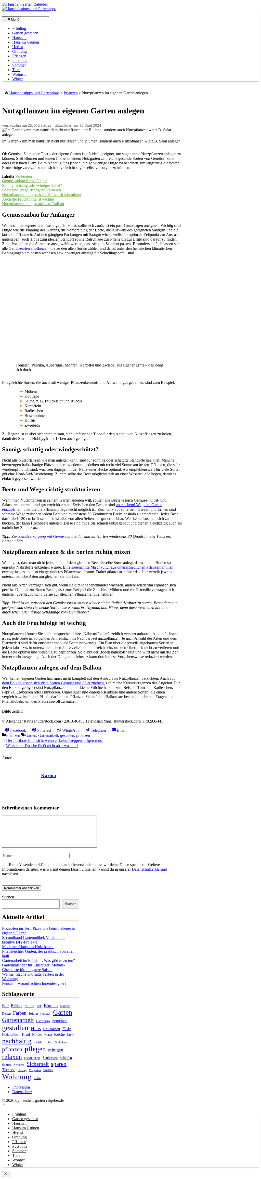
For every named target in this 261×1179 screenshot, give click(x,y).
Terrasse (8, 1069)
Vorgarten (35, 1070)
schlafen (66, 1058)
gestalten (67, 735)
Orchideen (61, 1042)
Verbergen (23, 176)
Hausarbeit (51, 1029)
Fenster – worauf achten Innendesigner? (34, 983)
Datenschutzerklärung (149, 869)
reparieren (32, 1058)
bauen (29, 1006)
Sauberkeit (50, 1058)
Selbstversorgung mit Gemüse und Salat (50, 536)
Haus (36, 1028)
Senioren (19, 1065)
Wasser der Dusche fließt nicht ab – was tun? (42, 745)
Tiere (16, 70)
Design (6, 1013)
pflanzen (83, 735)
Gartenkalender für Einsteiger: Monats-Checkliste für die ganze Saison (33, 967)
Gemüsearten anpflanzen (28, 248)
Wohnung (16, 1076)
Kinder (37, 1035)
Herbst (17, 47)
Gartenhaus (43, 1021)
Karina (48, 775)
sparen (59, 1064)
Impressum (21, 1087)
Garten (30, 735)
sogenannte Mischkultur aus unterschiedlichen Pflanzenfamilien (122, 567)
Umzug (22, 1070)
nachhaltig (17, 1041)
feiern (33, 1013)
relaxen (12, 1056)
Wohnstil (19, 74)
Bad (5, 1005)
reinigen (55, 1049)
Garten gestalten (25, 33)
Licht (70, 1035)
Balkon (16, 1006)
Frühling (19, 28)
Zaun (37, 1078)
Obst (50, 1042)
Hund (26, 1035)
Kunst (48, 1035)
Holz (66, 1028)
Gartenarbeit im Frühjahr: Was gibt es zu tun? (38, 960)
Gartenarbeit (48, 735)
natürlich (39, 1042)
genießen (59, 1021)
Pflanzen (19, 56)
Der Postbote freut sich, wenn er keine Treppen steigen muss (54, 740)
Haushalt (19, 37)
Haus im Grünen (25, 42)
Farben (20, 1013)
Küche (59, 1034)
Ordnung (19, 51)
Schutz (6, 1065)
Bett (39, 1006)
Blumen (51, 1005)
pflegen (35, 1049)
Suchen (8, 897)
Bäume (65, 1006)
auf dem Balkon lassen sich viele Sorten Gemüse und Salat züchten (88, 680)
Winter (17, 79)
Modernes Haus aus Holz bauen (28, 947)
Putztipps (19, 60)
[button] (4, 1105)
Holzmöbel (11, 1034)
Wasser (48, 1070)
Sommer (19, 65)
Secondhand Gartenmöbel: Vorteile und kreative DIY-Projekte (34, 939)
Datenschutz (22, 1092)
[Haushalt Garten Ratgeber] (25, 4)
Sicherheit (38, 1064)
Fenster (45, 1013)
